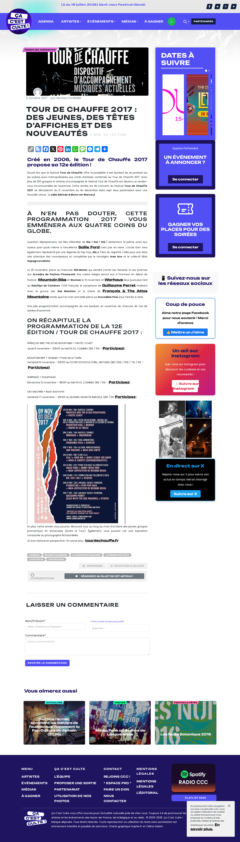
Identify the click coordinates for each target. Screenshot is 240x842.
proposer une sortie (75, 783)
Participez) (113, 348)
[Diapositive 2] (209, 70)
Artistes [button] (70, 21)
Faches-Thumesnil (56, 555)
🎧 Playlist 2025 (194, 798)
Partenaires (203, 21)
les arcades (56, 559)
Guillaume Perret (119, 285)
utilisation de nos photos (72, 798)
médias (28, 789)
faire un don (116, 789)
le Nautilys (36, 559)
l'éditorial (147, 793)
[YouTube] (217, 6)
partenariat (67, 789)
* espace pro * (117, 783)
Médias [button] (129, 21)
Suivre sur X (185, 494)
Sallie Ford (89, 247)
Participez (119, 382)
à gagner (153, 21)
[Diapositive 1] (206, 71)
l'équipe (62, 776)
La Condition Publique (86, 555)
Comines (34, 555)
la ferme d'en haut (117, 555)
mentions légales (146, 784)
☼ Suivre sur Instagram (186, 386)
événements (34, 783)
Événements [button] (100, 21)
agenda (46, 21)
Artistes (30, 776)
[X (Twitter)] (234, 6)
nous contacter (115, 798)
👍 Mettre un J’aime (185, 332)
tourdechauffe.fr (102, 540)
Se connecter (185, 179)
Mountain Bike (52, 280)
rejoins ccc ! (117, 776)
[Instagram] (225, 6)
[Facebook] (209, 6)
